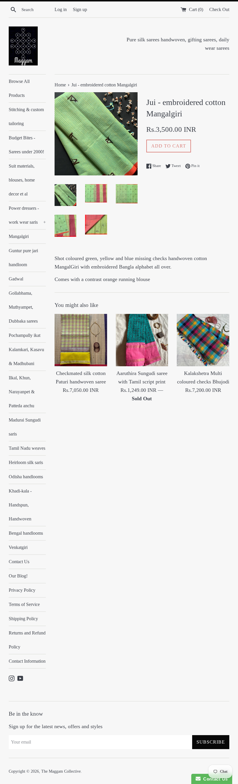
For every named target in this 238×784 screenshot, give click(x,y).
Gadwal (16, 278)
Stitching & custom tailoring (26, 116)
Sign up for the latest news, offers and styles (55, 726)
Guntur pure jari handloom (23, 257)
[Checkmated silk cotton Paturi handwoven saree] (81, 340)
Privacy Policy (22, 590)
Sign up (80, 9)
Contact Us (19, 561)
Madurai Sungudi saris (25, 426)
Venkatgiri (18, 547)
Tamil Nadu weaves (27, 448)
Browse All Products (19, 88)
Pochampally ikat (24, 335)
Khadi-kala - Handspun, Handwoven (20, 504)
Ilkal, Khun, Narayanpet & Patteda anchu (22, 391)
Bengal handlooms (26, 533)
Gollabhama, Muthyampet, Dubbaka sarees (23, 307)
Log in (61, 9)
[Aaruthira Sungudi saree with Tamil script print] (142, 340)
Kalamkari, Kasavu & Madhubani (26, 356)
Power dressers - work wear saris (27, 215)
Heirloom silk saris (26, 462)
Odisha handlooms (26, 476)
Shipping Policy (23, 618)
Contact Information (27, 661)
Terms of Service (24, 604)
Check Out (219, 9)
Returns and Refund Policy (27, 639)
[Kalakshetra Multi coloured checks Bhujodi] (203, 340)
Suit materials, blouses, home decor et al (22, 179)
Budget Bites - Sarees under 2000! (26, 144)
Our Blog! (18, 575)
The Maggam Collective (61, 771)
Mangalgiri (19, 236)
